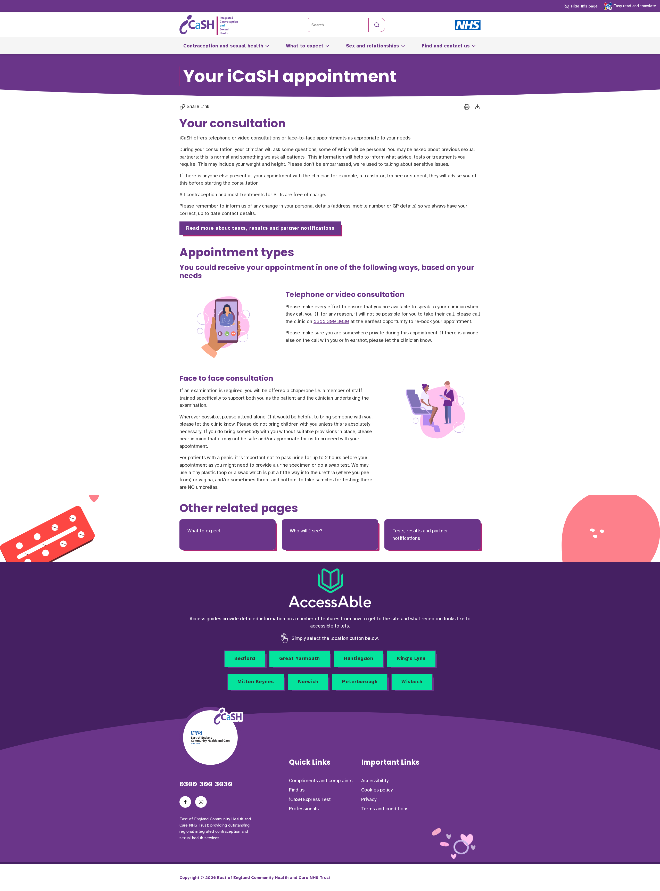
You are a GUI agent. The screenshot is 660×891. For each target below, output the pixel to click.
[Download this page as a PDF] (478, 106)
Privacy (368, 799)
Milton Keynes (255, 682)
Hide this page (583, 6)
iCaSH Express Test (310, 799)
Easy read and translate (634, 6)
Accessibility (375, 781)
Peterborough (359, 682)
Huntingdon (358, 658)
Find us (296, 790)
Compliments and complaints (320, 781)
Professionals (304, 809)
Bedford (244, 658)
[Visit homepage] (208, 25)
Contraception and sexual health (223, 46)
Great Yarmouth (299, 658)
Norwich (308, 682)
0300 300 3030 (331, 321)
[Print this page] (467, 106)
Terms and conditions (384, 809)
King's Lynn (411, 658)
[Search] (376, 25)
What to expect (304, 46)
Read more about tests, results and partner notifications (260, 228)
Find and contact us (446, 46)
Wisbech (412, 682)
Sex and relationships (372, 46)
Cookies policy (377, 790)
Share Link (197, 106)
